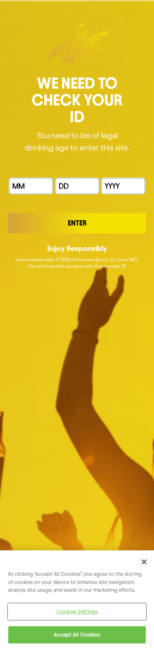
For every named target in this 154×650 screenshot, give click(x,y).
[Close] (144, 562)
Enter (77, 223)
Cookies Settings (77, 611)
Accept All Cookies (77, 634)
